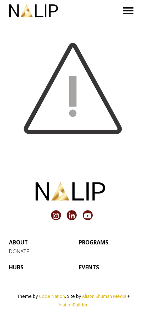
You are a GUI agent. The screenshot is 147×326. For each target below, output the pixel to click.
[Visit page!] (57, 216)
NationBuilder (73, 305)
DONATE (19, 251)
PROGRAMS (93, 242)
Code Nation (52, 296)
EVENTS (89, 267)
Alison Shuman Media (104, 296)
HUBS (16, 267)
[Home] (34, 11)
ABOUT (18, 242)
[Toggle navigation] (128, 10)
